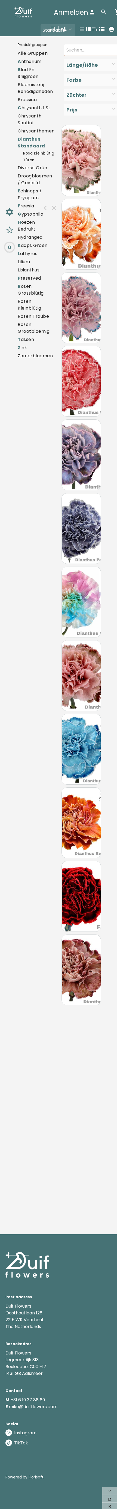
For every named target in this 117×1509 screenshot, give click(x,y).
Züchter (76, 95)
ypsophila (30, 214)
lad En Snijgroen (28, 73)
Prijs (71, 109)
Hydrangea (30, 237)
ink (22, 347)
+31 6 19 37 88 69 (28, 1400)
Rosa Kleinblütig (38, 153)
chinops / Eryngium (30, 194)
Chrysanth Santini (30, 119)
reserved (29, 278)
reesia (26, 206)
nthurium (30, 61)
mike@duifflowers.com (33, 1407)
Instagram (25, 1433)
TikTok (21, 1443)
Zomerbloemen (35, 356)
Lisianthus (28, 270)
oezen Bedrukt (27, 225)
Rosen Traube (33, 316)
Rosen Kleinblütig (29, 304)
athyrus (27, 253)
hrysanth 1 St (34, 108)
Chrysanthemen (36, 131)
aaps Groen (33, 245)
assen (26, 339)
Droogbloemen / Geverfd (35, 179)
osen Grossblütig (31, 289)
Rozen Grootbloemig (34, 327)
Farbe (74, 80)
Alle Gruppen (33, 53)
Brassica (27, 99)
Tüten (29, 160)
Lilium (24, 262)
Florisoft (36, 1477)
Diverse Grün (32, 168)
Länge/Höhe (82, 65)
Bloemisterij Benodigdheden (35, 88)
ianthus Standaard (31, 142)
